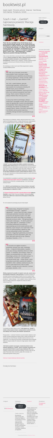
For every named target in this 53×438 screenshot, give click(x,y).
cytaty (40, 53)
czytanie (44, 53)
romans (45, 103)
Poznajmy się (17, 12)
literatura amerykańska (43, 71)
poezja (40, 96)
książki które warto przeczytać (44, 66)
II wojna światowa (11, 358)
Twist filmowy (37, 10)
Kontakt (24, 12)
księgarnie (42, 69)
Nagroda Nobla (42, 93)
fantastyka (43, 56)
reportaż (41, 103)
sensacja (44, 108)
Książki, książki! (7, 10)
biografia (47, 51)
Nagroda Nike (46, 92)
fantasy (41, 58)
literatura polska (20, 358)
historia (5, 358)
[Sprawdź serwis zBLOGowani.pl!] (8, 408)
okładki (41, 95)
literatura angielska (42, 74)
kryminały (43, 64)
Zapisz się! (43, 22)
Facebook (41, 42)
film (44, 58)
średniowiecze (43, 112)
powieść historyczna (43, 97)
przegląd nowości (42, 101)
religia (46, 101)
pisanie (46, 95)
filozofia (46, 58)
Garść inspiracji (7, 12)
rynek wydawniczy (42, 105)
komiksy (41, 62)
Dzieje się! (29, 10)
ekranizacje (42, 54)
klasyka (45, 61)
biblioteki (41, 51)
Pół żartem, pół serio (19, 10)
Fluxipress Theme (31, 435)
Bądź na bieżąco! (20, 406)
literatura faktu (43, 79)
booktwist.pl (14, 4)
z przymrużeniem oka (43, 111)
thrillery (40, 109)
